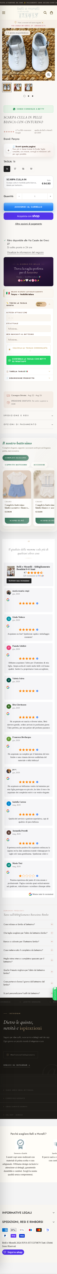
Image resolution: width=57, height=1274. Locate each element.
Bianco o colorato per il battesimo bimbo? (21, 941)
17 (15, 169)
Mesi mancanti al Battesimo (20, 334)
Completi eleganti (15, 458)
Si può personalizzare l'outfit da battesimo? (22, 993)
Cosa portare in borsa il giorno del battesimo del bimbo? (24, 983)
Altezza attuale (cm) (16, 313)
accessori (39, 465)
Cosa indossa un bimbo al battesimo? (19, 924)
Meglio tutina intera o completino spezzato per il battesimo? (24, 960)
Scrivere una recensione (19, 581)
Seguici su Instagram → (17, 1065)
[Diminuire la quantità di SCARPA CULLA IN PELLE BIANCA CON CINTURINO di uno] (19, 196)
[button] (51, 12)
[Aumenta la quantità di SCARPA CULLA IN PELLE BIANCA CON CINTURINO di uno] (50, 196)
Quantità (8, 196)
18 (23, 169)
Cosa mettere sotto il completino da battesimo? (23, 950)
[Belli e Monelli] (28, 12)
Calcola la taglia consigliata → (30, 349)
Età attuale (12, 324)
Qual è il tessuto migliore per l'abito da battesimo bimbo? (24, 972)
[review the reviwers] (8, 599)
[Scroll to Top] (52, 1258)
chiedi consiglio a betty (30, 109)
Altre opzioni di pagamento (28, 223)
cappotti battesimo (16, 465)
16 (7, 169)
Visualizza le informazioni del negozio (25, 252)
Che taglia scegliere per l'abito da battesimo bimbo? (26, 932)
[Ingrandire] (48, 74)
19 (31, 169)
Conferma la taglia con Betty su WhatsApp (29, 360)
